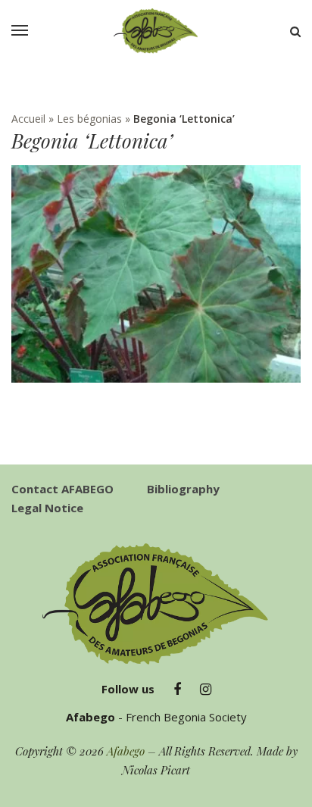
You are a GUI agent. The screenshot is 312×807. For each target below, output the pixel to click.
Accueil (28, 118)
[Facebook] (177, 689)
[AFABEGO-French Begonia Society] (156, 31)
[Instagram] (205, 689)
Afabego (126, 751)
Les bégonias (89, 118)
